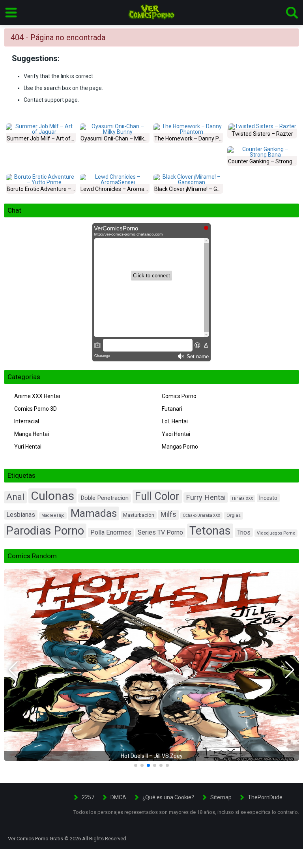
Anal (15, 497)
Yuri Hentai (27, 446)
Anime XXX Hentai (37, 396)
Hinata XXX (242, 498)
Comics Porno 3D (35, 409)
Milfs (168, 514)
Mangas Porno (180, 446)
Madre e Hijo (52, 515)
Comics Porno (179, 396)
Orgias (233, 515)
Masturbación (138, 515)
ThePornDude (265, 797)
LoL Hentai (175, 421)
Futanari (172, 409)
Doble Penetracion (104, 497)
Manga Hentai (31, 434)
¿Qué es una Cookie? (168, 797)
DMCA (118, 797)
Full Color (157, 496)
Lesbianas (20, 514)
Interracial (26, 421)
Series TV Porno (160, 532)
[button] (13, 670)
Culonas (52, 496)
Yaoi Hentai (176, 434)
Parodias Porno (45, 530)
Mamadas (94, 513)
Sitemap (221, 797)
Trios (244, 532)
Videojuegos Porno (276, 533)
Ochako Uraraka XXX (201, 515)
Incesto (268, 498)
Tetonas (210, 530)
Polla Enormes (110, 532)
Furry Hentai (206, 497)
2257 (88, 797)
